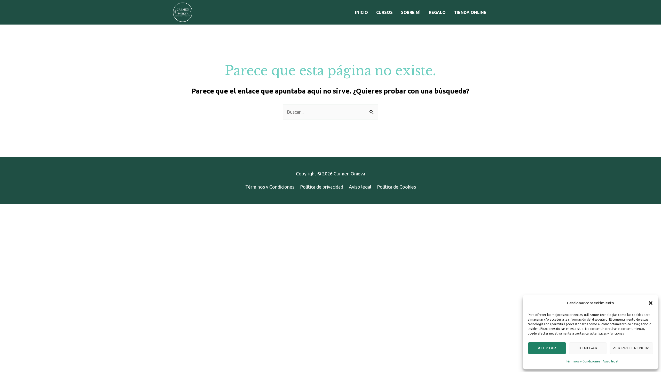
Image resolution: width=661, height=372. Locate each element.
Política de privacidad (321, 186)
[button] (650, 303)
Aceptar (547, 348)
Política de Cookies (396, 186)
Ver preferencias (631, 348)
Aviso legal (610, 361)
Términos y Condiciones (583, 361)
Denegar (587, 348)
